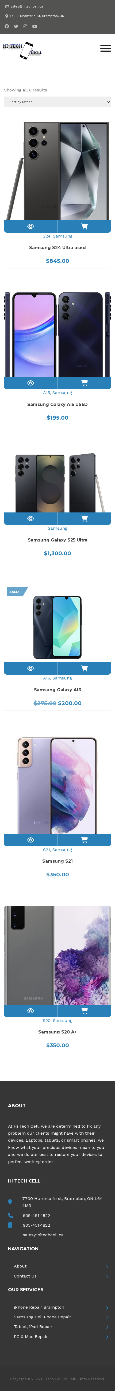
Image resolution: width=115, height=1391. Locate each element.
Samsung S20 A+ (57, 1032)
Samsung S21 (57, 861)
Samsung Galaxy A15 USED (57, 404)
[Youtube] (34, 26)
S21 (46, 849)
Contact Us (25, 1276)
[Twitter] (16, 26)
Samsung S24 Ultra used (57, 247)
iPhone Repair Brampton (39, 1307)
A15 (46, 392)
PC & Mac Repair (31, 1336)
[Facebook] (6, 26)
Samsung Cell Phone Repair (42, 1316)
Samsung (62, 236)
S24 (47, 236)
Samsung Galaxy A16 (57, 689)
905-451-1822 (36, 1215)
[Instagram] (25, 26)
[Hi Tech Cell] (23, 49)
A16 (46, 678)
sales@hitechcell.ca (26, 6)
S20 (47, 1020)
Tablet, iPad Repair (33, 1326)
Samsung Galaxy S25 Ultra (57, 540)
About (20, 1266)
